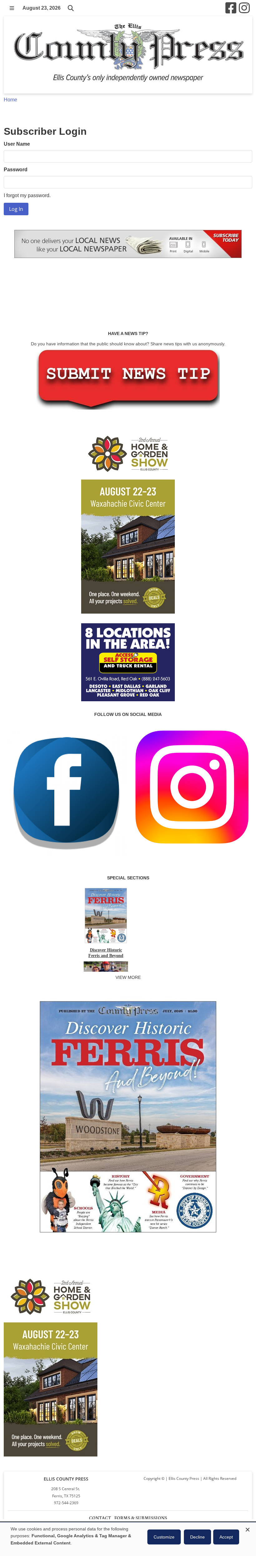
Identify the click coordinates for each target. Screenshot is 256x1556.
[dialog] (128, 1539)
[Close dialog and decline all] (247, 1529)
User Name (17, 144)
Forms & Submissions (140, 1518)
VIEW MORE (128, 977)
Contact (100, 1518)
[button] (12, 8)
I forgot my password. (27, 195)
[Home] (128, 55)
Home (10, 99)
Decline (197, 1536)
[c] (50, 1362)
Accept (226, 1536)
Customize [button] (164, 1536)
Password (15, 169)
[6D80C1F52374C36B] (128, 1236)
